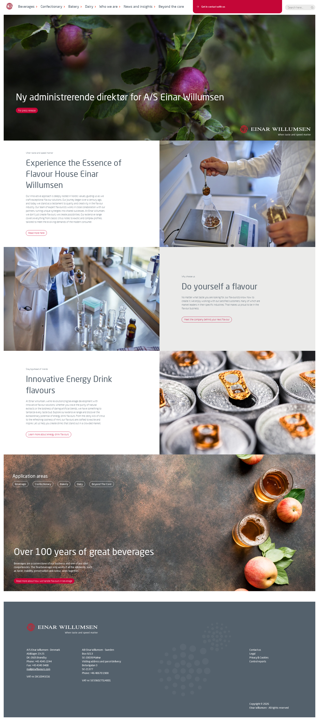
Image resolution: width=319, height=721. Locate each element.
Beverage (20, 484)
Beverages (26, 6)
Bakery (73, 6)
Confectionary (51, 6)
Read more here (36, 232)
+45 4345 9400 (40, 665)
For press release (27, 110)
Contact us (255, 649)
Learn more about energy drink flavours (48, 434)
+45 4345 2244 (43, 661)
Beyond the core (171, 6)
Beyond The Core (102, 484)
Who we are (108, 6)
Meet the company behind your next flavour (206, 319)
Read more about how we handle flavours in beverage (44, 580)
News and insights (138, 6)
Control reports (257, 661)
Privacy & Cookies (258, 657)
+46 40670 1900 (99, 673)
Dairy (89, 6)
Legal (252, 653)
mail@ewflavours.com (38, 669)
